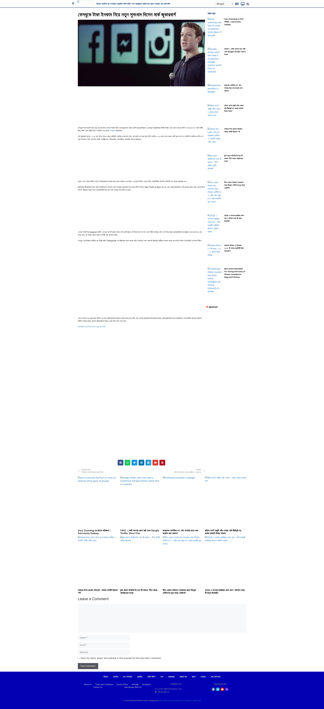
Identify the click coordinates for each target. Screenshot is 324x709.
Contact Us (97, 687)
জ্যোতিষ (119, 3)
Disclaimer (146, 684)
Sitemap (135, 684)
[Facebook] (213, 689)
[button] (248, 4)
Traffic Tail (197, 701)
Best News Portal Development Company (175, 701)
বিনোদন (98, 3)
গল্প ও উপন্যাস (112, 3)
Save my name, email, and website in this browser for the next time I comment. (121, 658)
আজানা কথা (146, 3)
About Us (88, 684)
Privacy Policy (122, 684)
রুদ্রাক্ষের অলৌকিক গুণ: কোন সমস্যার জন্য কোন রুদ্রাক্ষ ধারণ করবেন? (233, 88)
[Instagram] (227, 689)
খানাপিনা (104, 3)
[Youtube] (222, 689)
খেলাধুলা (157, 3)
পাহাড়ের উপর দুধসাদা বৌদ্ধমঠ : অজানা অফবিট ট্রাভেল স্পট (98, 591)
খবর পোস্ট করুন (165, 3)
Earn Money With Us (132, 687)
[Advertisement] (141, 107)
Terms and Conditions (104, 684)
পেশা (133, 3)
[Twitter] (218, 689)
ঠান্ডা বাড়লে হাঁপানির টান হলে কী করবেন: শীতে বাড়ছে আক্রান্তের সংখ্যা (233, 158)
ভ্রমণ (152, 3)
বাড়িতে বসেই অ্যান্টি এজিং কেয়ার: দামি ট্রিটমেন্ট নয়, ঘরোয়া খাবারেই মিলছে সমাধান (234, 108)
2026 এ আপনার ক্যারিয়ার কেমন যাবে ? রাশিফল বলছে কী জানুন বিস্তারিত (234, 218)
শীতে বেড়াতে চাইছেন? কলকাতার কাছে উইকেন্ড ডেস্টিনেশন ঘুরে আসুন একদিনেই (234, 185)
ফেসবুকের (112, 130)
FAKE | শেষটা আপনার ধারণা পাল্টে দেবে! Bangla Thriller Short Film (235, 52)
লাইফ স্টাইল (127, 3)
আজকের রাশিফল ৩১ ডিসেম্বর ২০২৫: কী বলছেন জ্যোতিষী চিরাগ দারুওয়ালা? (234, 248)
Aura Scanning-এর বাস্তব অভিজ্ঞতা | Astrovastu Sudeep (234, 22)
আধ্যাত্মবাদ (138, 3)
